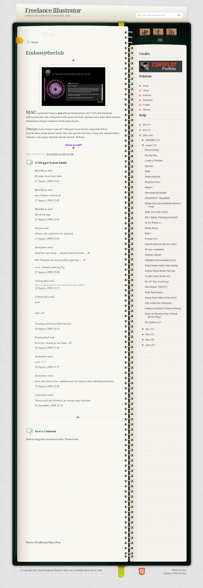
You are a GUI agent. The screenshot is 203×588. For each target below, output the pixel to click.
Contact (160, 40)
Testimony (148, 99)
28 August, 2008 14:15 (47, 288)
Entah (147, 171)
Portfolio (147, 95)
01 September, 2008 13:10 (49, 405)
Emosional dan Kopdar (156, 192)
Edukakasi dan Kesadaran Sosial (160, 259)
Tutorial (146, 109)
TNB (99, 570)
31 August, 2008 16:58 (47, 386)
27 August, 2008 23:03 (47, 219)
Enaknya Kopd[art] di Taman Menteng (163, 308)
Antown (39, 228)
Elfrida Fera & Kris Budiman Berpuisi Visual (163, 205)
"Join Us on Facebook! (158, 31)
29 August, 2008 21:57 (47, 367)
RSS (171, 31)
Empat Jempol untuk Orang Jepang (161, 265)
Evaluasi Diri (151, 238)
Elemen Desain (152, 149)
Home (44, 542)
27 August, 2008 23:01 (47, 181)
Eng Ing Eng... (152, 155)
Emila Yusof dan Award (156, 211)
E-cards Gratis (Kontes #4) (157, 276)
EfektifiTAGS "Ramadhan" (157, 197)
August (149, 145)
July (147, 328)
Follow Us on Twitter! (144, 31)
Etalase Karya (151, 227)
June (147, 334)
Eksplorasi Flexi (152, 181)
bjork (102, 381)
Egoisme (149, 165)
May (147, 339)
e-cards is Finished (154, 160)
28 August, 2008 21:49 (47, 347)
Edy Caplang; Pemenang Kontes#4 (161, 217)
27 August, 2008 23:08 (47, 272)
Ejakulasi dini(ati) (153, 254)
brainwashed (42, 337)
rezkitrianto (41, 395)
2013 (145, 129)
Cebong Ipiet (42, 280)
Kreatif (34, 42)
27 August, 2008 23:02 (47, 200)
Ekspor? (149, 187)
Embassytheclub (152, 176)
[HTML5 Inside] (141, 571)
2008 (145, 135)
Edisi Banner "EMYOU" (156, 286)
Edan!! (148, 233)
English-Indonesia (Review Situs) (161, 243)
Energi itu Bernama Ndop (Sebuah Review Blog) (161, 315)
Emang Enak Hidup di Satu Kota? (161, 297)
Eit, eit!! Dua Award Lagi (157, 281)
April (148, 344)
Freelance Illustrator (53, 10)
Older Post (54, 542)
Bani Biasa (41, 170)
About (146, 90)
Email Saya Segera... (154, 292)
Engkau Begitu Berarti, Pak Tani (160, 270)
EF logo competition (154, 249)
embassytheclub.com (37, 117)
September (150, 139)
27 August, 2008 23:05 (47, 238)
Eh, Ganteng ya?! (153, 322)
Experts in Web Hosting (175, 573)
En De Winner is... (153, 222)
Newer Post (33, 542)
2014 (145, 124)
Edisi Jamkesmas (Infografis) (158, 302)
